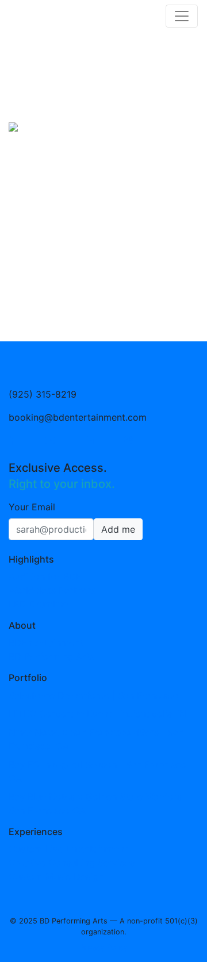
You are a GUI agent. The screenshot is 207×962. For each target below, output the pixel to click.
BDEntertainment (46, 642)
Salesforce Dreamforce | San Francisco (94, 695)
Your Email (32, 507)
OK (162, 927)
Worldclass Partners (52, 590)
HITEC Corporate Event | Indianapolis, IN (97, 713)
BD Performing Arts (51, 656)
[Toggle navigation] (182, 16)
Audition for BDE (45, 576)
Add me (118, 529)
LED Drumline (38, 604)
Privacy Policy (114, 865)
